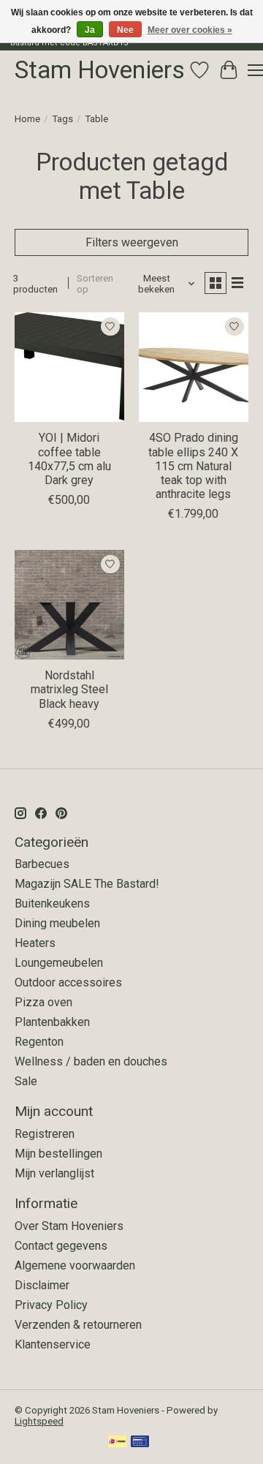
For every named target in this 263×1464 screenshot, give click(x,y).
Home (27, 118)
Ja (90, 30)
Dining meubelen (57, 923)
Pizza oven (43, 1002)
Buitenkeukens (52, 903)
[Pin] (140, 1442)
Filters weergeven (131, 242)
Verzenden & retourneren (78, 1325)
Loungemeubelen (59, 963)
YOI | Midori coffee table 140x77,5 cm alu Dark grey (69, 459)
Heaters (35, 943)
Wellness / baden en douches (91, 1061)
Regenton (39, 1042)
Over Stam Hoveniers (69, 1226)
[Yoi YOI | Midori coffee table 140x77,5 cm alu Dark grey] (69, 367)
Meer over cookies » (190, 30)
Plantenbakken (52, 1022)
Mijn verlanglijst (54, 1173)
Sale (26, 1081)
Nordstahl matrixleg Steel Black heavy (69, 689)
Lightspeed (39, 1421)
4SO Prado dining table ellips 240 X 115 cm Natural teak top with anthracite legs (193, 466)
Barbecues (42, 864)
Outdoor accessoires (68, 982)
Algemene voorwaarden (75, 1265)
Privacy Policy (51, 1305)
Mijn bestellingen (58, 1154)
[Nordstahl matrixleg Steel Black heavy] (69, 605)
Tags (62, 118)
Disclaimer (42, 1285)
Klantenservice (53, 1344)
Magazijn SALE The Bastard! (87, 884)
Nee (125, 30)
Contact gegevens (61, 1246)
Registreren (45, 1134)
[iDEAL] (117, 1442)
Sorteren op (95, 284)
